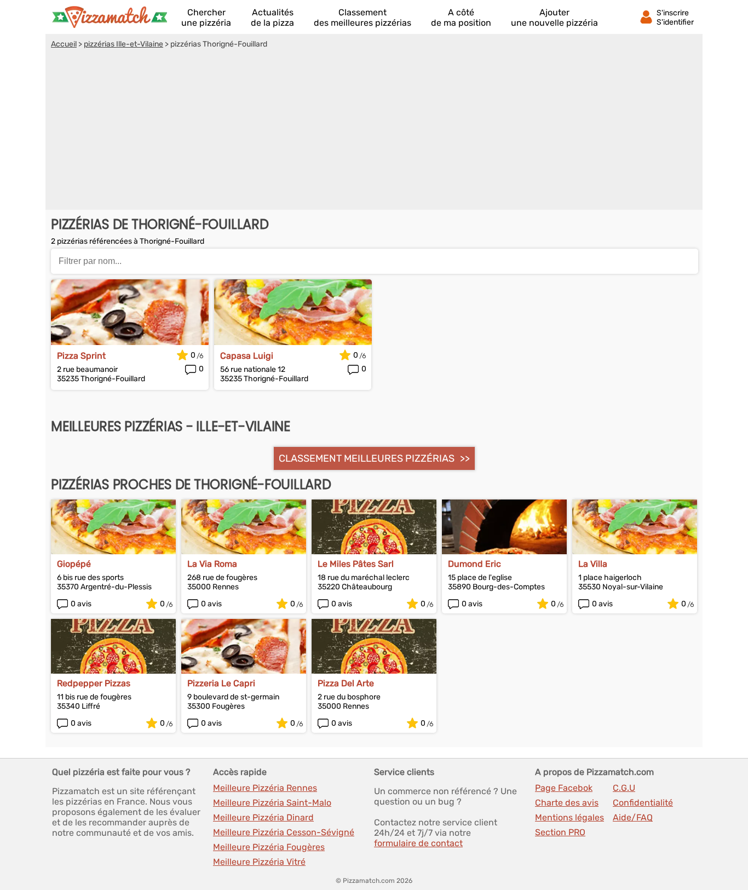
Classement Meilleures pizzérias (366, 458)
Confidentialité (643, 802)
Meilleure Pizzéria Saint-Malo (272, 802)
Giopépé (74, 564)
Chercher (206, 17)
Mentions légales (569, 817)
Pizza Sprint (81, 356)
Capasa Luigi (246, 356)
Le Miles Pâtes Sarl (356, 564)
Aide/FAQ (633, 817)
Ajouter (554, 17)
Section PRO (560, 832)
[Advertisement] (374, 131)
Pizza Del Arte (346, 683)
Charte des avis (567, 802)
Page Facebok (563, 788)
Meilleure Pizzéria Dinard (263, 817)
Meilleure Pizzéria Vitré (259, 862)
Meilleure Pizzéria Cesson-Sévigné (283, 832)
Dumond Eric (474, 564)
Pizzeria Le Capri (221, 683)
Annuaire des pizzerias (109, 17)
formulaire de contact (418, 843)
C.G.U (624, 788)
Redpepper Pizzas (93, 683)
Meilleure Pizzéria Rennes (265, 788)
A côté (461, 17)
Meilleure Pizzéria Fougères (269, 847)
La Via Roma (212, 564)
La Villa (592, 564)
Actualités (272, 17)
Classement (362, 17)
